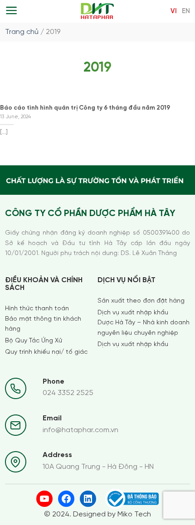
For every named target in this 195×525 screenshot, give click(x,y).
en (186, 11)
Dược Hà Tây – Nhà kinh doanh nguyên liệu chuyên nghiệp (144, 327)
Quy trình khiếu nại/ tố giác (46, 352)
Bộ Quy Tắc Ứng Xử (33, 340)
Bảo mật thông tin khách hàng (43, 324)
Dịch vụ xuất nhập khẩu (133, 312)
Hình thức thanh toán (37, 308)
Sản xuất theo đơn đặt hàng (141, 301)
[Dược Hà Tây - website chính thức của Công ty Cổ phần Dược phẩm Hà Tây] (98, 11)
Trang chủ (22, 32)
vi (174, 11)
